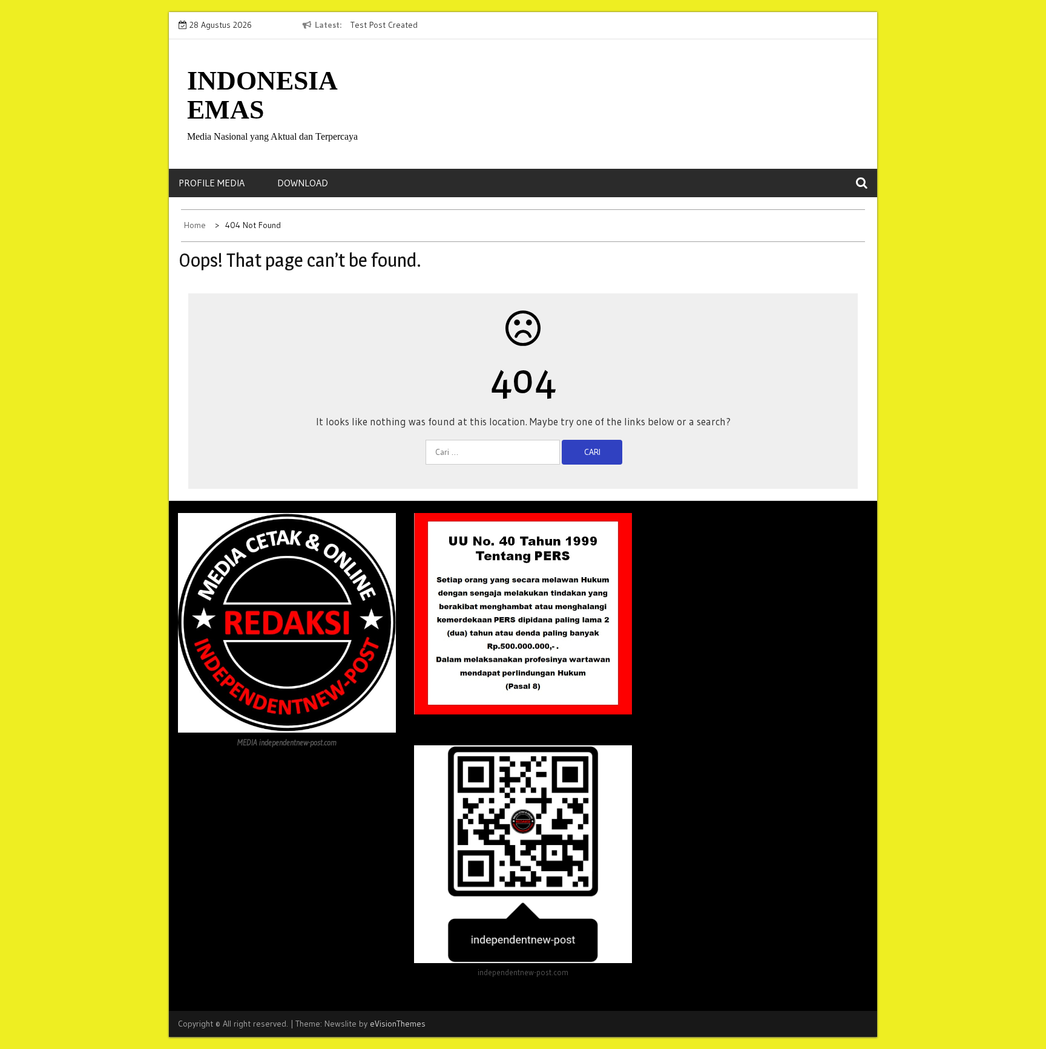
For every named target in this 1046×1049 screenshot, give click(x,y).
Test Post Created (384, 24)
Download (302, 183)
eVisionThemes (398, 1023)
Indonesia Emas (262, 95)
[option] (461, 25)
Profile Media (212, 183)
